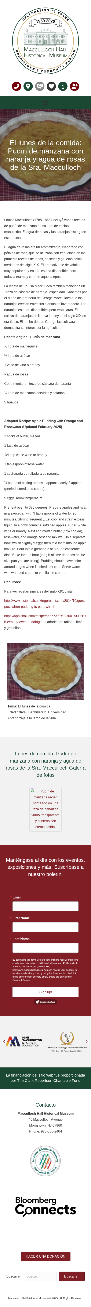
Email (16, 897)
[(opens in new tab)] (45, 1160)
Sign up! (45, 991)
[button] (4, 1041)
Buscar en (14, 1276)
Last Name (21, 938)
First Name (21, 918)
